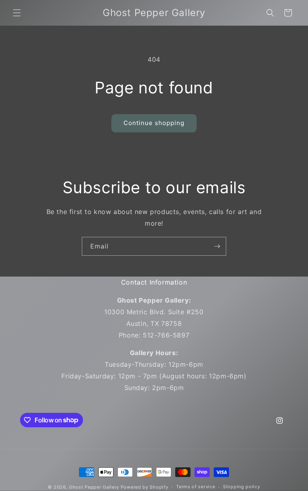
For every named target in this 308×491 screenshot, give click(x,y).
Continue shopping (154, 123)
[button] (17, 13)
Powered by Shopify (144, 487)
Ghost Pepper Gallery (94, 487)
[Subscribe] (217, 246)
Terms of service (195, 486)
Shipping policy (241, 486)
